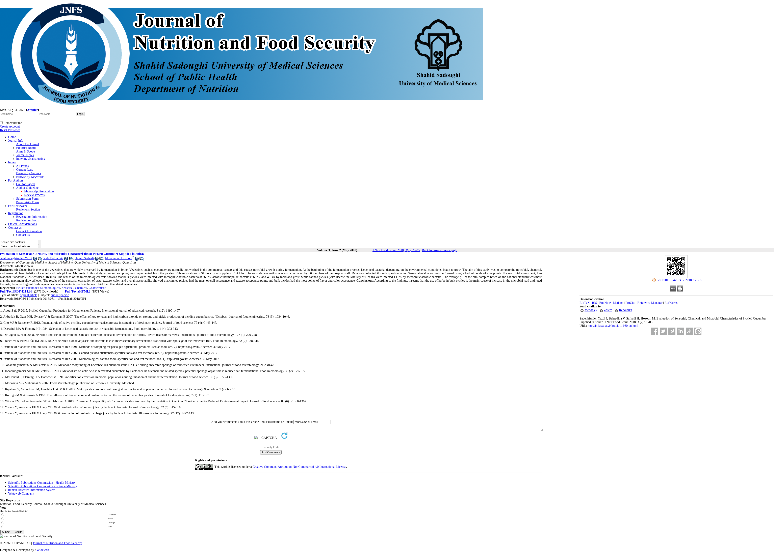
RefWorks (671, 302)
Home (12, 137)
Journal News (25, 155)
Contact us (15, 227)
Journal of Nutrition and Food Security (57, 543)
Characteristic (97, 287)
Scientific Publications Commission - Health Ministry (42, 482)
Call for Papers (25, 184)
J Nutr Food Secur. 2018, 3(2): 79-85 (396, 250)
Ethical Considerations (22, 224)
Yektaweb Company (21, 493)
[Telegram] (671, 331)
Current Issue (24, 169)
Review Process (34, 195)
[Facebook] (654, 331)
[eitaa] (697, 331)
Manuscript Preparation (39, 191)
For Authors (15, 180)
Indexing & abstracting (30, 158)
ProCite (630, 302)
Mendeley (591, 310)
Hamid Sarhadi (84, 258)
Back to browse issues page (439, 250)
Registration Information (31, 216)
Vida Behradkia (53, 258)
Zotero (608, 310)
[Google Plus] (689, 331)
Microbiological (50, 287)
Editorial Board (26, 147)
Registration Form (27, 220)
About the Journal (27, 144)
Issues (12, 162)
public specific (60, 295)
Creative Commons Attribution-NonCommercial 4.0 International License (299, 466)
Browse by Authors (28, 173)
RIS (594, 302)
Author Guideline (27, 187)
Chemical (81, 287)
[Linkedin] (680, 331)
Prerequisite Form (27, 202)
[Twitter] (663, 331)
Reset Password (10, 130)
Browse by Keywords (30, 176)
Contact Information (29, 231)
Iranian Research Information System (31, 490)
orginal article (28, 295)
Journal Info (15, 140)
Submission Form (27, 198)
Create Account (10, 126)
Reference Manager (649, 302)
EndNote (605, 302)
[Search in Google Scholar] (35, 259)
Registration (15, 213)
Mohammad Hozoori (118, 258)
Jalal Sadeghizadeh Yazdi (16, 258)
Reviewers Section (28, 209)
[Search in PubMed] (40, 259)
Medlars (618, 302)
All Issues (22, 166)
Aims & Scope (25, 151)
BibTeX (584, 302)
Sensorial (67, 287)
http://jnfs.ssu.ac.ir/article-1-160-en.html (613, 325)
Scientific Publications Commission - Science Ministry (42, 486)
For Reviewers (17, 205)
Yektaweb (42, 550)
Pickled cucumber (27, 287)
